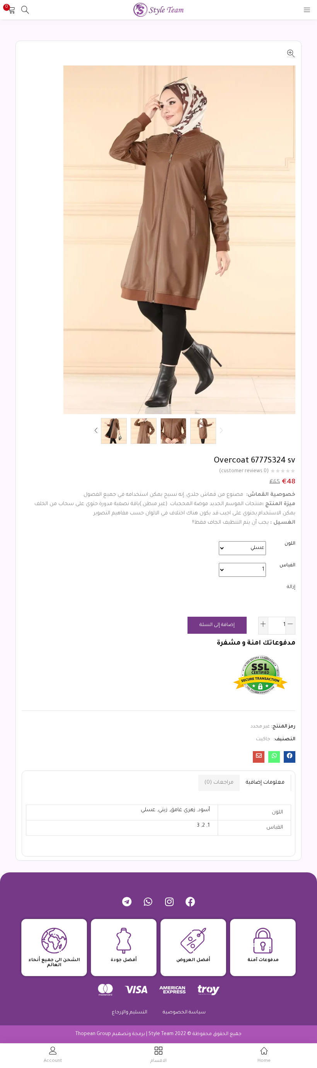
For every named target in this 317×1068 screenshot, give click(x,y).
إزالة (291, 587)
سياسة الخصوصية (184, 1012)
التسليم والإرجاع (129, 1012)
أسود (204, 810)
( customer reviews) (244, 471)
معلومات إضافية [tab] (265, 783)
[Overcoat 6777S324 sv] (289, 757)
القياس (287, 565)
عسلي (148, 810)
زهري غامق (182, 810)
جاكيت (263, 739)
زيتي (162, 810)
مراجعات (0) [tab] (219, 783)
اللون (290, 544)
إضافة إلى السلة (217, 625)
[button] (11, 9)
